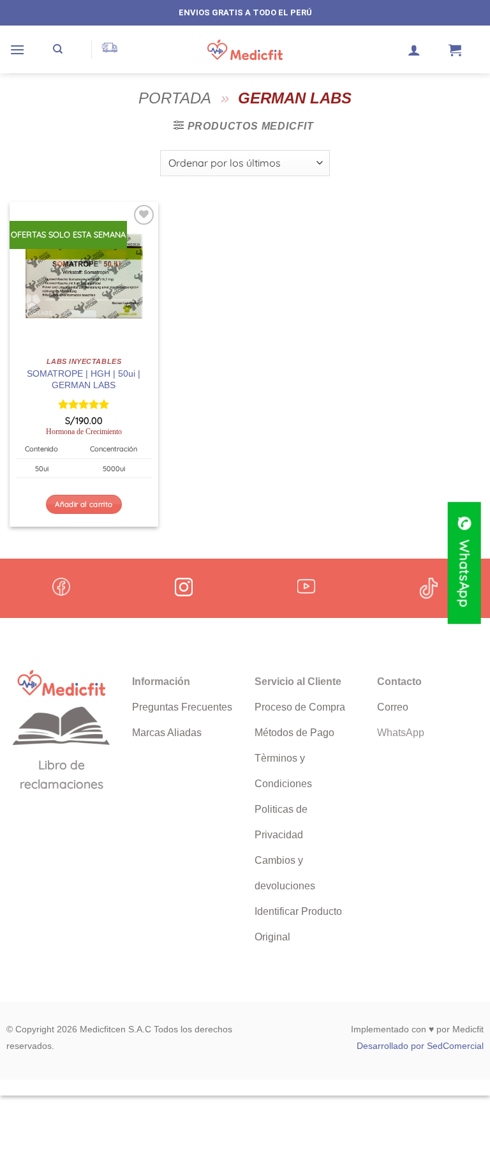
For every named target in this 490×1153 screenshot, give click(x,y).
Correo (392, 707)
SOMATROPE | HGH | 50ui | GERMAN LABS (83, 379)
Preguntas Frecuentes (182, 707)
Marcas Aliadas (167, 732)
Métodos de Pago (294, 732)
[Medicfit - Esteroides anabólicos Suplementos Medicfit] (245, 50)
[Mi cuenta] (414, 50)
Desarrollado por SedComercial (420, 1046)
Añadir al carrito (83, 504)
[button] (17, 49)
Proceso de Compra (300, 707)
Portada (174, 98)
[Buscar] (58, 49)
